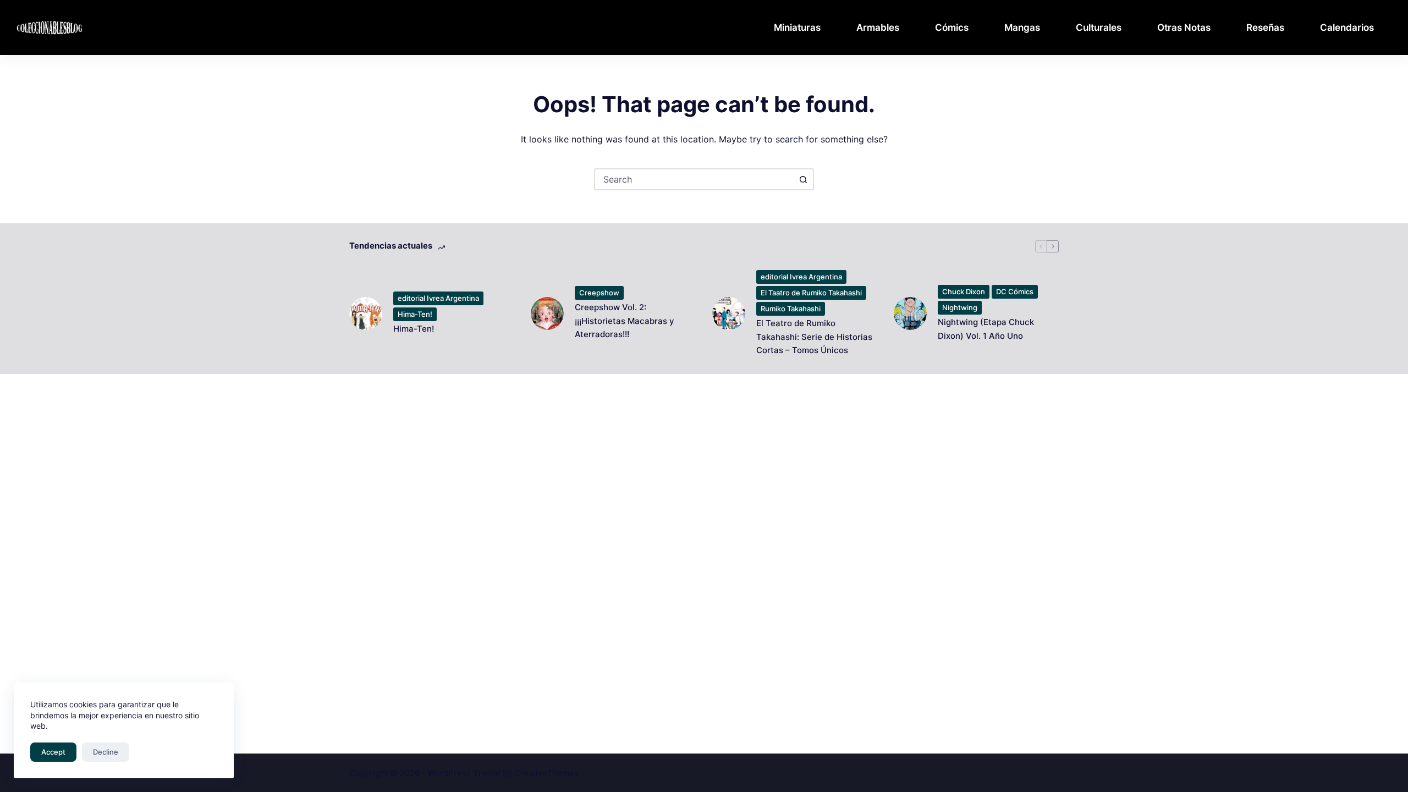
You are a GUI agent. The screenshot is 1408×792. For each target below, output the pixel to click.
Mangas (1022, 27)
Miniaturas (797, 27)
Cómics (952, 27)
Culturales (1098, 27)
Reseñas (1265, 27)
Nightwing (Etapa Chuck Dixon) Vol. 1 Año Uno (986, 329)
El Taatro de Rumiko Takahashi (811, 292)
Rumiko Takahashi (791, 308)
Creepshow (599, 292)
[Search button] (803, 179)
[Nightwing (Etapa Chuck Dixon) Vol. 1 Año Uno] (910, 313)
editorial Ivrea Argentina (438, 298)
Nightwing (959, 307)
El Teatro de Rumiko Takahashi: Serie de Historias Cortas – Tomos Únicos (814, 337)
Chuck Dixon (963, 291)
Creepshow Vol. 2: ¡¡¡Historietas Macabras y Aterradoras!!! (624, 321)
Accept (53, 751)
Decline (105, 751)
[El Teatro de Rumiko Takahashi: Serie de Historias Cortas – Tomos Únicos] (728, 313)
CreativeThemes (546, 773)
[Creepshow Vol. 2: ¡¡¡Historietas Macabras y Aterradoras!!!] (547, 313)
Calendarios (1347, 27)
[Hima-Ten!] (365, 313)
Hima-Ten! (415, 314)
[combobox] (694, 179)
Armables (877, 27)
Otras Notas (1184, 27)
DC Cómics (1014, 291)
